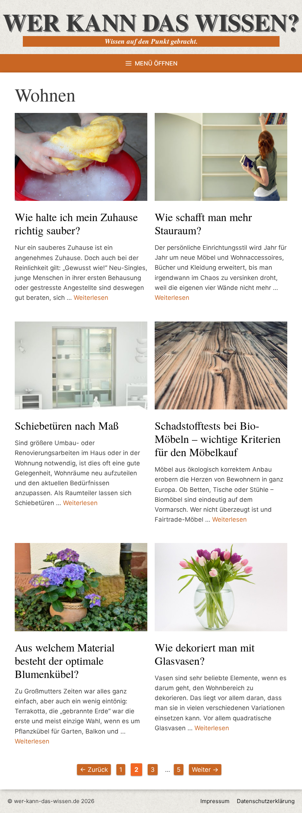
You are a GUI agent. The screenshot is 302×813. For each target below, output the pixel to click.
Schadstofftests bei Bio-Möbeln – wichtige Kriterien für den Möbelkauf (218, 438)
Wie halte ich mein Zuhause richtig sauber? (76, 223)
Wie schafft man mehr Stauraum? (203, 223)
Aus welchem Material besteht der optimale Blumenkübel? (65, 660)
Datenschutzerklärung (266, 801)
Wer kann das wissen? (151, 21)
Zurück (94, 769)
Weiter (205, 769)
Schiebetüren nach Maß (67, 425)
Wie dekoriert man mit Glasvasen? (204, 654)
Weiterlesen (91, 297)
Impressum (214, 801)
